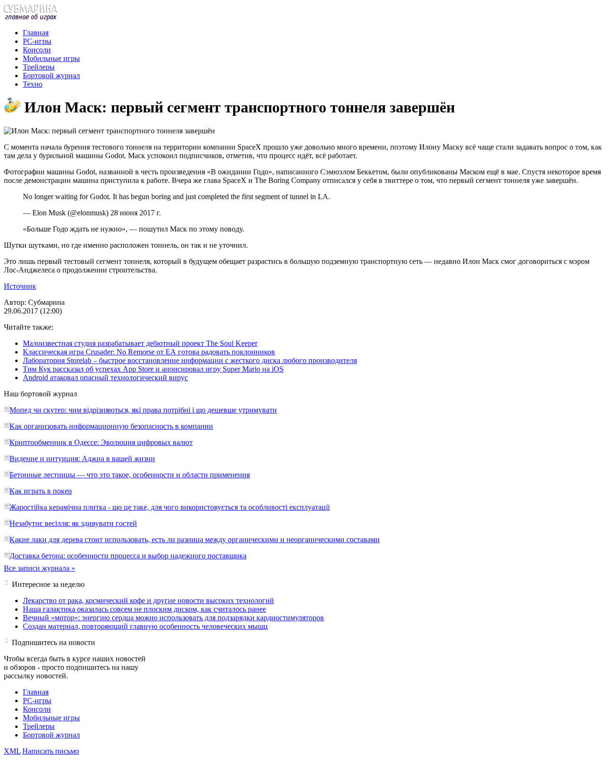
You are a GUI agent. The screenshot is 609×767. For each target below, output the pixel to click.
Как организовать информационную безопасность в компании (111, 426)
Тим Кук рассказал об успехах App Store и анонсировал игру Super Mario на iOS (153, 369)
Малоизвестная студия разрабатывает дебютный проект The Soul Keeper (140, 343)
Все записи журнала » (39, 568)
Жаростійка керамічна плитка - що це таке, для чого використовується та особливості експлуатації (170, 507)
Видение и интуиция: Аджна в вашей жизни (82, 458)
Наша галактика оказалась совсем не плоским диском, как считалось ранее (144, 609)
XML (12, 751)
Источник (20, 286)
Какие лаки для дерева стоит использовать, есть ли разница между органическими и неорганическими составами (195, 539)
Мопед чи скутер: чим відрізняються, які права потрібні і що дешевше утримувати (143, 410)
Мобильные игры (51, 58)
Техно (32, 84)
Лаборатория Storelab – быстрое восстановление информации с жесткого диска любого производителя (190, 360)
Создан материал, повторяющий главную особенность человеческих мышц (145, 626)
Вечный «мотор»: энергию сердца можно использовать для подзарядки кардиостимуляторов (173, 618)
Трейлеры (39, 67)
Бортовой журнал (51, 75)
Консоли (37, 50)
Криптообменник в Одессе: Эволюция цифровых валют (101, 442)
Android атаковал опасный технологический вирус (105, 377)
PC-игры (37, 41)
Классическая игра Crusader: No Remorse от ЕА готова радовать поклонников (149, 352)
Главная (36, 33)
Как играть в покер (41, 491)
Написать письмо (50, 751)
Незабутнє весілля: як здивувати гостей (73, 523)
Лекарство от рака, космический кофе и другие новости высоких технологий (148, 600)
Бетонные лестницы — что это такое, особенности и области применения (130, 475)
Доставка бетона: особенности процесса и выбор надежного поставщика (128, 556)
